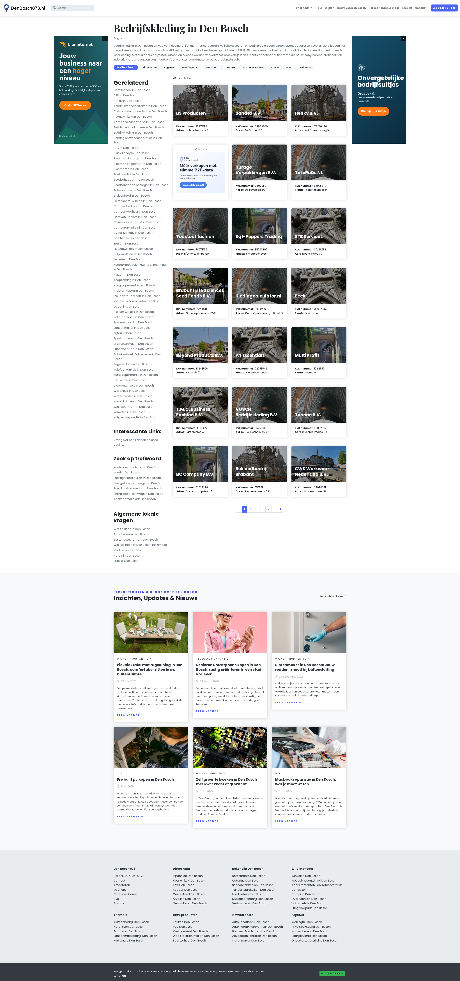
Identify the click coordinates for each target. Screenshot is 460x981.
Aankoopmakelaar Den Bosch (135, 499)
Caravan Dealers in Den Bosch (135, 217)
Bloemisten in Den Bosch (131, 169)
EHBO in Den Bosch (127, 243)
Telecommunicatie (212, 659)
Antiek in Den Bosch (127, 101)
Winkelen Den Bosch (305, 876)
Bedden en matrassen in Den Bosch (139, 127)
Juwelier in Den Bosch (129, 259)
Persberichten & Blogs (384, 8)
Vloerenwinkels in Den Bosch (134, 385)
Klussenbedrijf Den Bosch (131, 922)
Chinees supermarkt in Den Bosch (137, 222)
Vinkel (275, 67)
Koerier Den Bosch (127, 472)
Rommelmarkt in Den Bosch (133, 322)
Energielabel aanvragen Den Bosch (138, 494)
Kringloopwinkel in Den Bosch (134, 285)
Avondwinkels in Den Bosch (133, 117)
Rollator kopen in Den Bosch (133, 317)
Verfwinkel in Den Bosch (130, 380)
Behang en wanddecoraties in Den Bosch (138, 140)
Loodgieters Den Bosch (248, 894)
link (137, 440)
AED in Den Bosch (126, 95)
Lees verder (128, 715)
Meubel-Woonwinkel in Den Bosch (138, 301)
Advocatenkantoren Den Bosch (254, 936)
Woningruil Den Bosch (306, 922)
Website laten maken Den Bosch (196, 936)
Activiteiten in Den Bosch (131, 534)
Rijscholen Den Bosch (188, 876)
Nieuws (407, 8)
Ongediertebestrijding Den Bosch (314, 940)
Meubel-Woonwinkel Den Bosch (313, 880)
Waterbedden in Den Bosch (133, 396)
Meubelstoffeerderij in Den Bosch (137, 296)
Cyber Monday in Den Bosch (133, 233)
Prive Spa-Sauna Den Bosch (311, 927)
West (289, 67)
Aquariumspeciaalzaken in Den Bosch (140, 106)
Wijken (329, 8)
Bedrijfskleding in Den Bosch (133, 133)
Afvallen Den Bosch (186, 899)
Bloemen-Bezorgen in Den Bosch (137, 158)
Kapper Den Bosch (186, 890)
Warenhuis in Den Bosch (130, 391)
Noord (231, 67)
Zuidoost (305, 67)
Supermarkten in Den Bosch (133, 349)
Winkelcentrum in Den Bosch (134, 407)
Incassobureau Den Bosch (309, 931)
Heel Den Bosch (125, 67)
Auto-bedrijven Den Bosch (250, 922)
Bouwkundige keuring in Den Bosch (138, 488)
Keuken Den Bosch (186, 922)
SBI (320, 8)
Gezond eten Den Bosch (190, 903)
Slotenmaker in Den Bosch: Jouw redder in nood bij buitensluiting (305, 667)
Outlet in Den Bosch (127, 306)
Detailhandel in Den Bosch (132, 90)
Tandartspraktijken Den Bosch (253, 890)
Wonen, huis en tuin (134, 659)
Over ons (120, 890)
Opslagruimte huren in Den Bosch (137, 478)
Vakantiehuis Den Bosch (308, 903)
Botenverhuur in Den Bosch (133, 190)
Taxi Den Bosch (183, 885)
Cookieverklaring (125, 894)
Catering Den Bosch (246, 880)
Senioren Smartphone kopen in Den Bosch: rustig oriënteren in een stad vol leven (228, 669)
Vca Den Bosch (183, 927)
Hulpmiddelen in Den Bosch (133, 254)
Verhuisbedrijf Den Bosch (249, 903)
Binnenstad (149, 67)
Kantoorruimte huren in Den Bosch (138, 467)
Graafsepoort (189, 67)
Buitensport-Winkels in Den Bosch (137, 201)
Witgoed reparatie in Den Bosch (136, 417)
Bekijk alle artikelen (331, 596)
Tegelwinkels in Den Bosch (132, 364)
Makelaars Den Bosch (129, 940)
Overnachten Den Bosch (308, 899)
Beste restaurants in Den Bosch (136, 540)
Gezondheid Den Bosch (189, 894)
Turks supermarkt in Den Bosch (136, 375)
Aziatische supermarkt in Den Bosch (139, 122)
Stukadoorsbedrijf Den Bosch (252, 899)
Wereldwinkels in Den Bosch (133, 401)
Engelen (169, 67)
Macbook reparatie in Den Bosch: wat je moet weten (305, 782)
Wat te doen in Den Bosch (132, 529)
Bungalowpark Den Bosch (309, 908)
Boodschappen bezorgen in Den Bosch (141, 185)
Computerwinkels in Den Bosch (135, 228)
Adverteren (444, 7)
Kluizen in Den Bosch (128, 275)
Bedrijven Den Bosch (351, 8)
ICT (120, 773)
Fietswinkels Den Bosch (189, 880)
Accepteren (332, 973)
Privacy (119, 903)
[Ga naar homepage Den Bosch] (23, 8)
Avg (116, 899)
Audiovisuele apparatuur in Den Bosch (140, 111)
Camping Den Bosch (305, 894)
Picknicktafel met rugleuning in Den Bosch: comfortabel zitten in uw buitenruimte (150, 669)
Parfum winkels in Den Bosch (134, 312)
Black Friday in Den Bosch (132, 153)
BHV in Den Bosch (126, 148)
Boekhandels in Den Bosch (132, 174)
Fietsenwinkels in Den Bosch (133, 249)
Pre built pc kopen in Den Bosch (145, 779)
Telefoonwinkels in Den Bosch (134, 370)
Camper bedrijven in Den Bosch (136, 206)
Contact (421, 8)
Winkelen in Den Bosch (129, 412)
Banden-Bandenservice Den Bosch (256, 931)
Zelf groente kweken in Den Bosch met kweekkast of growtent (226, 782)
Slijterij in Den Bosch (127, 333)
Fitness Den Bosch (126, 561)
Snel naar (302, 8)
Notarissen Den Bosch (129, 927)
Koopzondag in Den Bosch (132, 280)
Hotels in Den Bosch (127, 556)
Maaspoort (213, 67)
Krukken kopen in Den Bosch (134, 291)
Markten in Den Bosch (129, 550)
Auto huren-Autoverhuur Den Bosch (257, 927)
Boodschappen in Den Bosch (134, 180)
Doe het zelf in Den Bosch (132, 238)
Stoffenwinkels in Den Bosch (133, 344)
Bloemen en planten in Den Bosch (137, 164)
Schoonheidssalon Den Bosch (252, 885)
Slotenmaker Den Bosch (249, 940)
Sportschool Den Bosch (189, 940)
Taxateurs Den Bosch (129, 931)
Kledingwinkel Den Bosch (190, 931)
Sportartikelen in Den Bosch (133, 338)
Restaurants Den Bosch (248, 876)
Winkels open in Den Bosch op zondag (140, 545)
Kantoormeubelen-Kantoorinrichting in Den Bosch (140, 267)
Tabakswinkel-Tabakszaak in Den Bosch (137, 356)
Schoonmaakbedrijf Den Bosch (135, 936)
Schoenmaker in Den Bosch (133, 328)
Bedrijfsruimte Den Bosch (309, 936)
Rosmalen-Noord (253, 67)
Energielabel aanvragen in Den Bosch (140, 483)
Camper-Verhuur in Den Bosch (135, 212)
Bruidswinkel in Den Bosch (132, 196)
